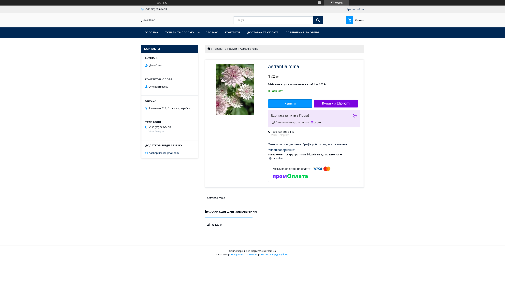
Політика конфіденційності (274, 254)
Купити (290, 103)
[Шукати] (318, 20)
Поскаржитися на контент (243, 254)
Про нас (212, 32)
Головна (151, 32)
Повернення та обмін (302, 32)
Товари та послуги (180, 32)
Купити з (329, 103)
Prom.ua (271, 251)
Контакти (232, 32)
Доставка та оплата (262, 32)
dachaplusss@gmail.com (164, 152)
